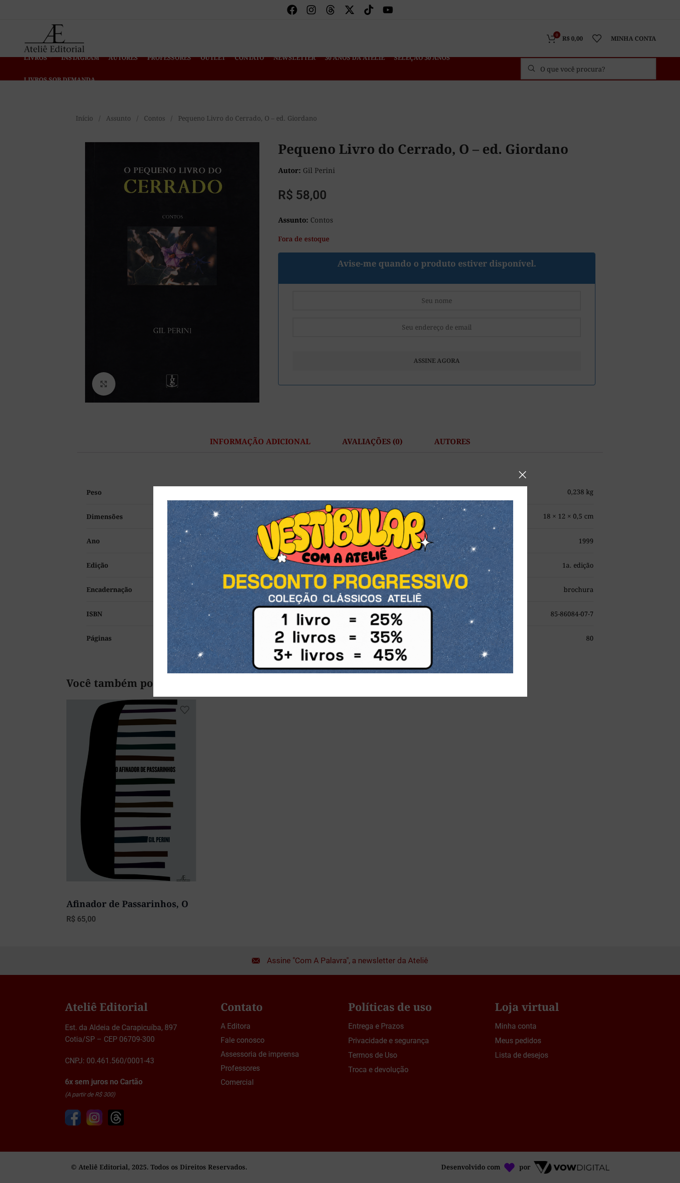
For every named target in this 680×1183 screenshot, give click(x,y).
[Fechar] (522, 474)
